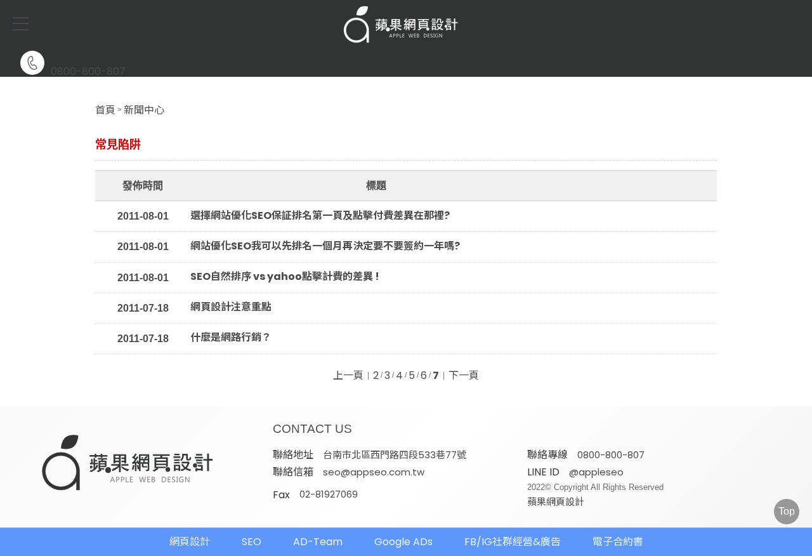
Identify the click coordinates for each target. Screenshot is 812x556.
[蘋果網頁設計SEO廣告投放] (406, 25)
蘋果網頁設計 (555, 501)
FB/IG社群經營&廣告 (512, 541)
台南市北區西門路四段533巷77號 (394, 455)
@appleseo (596, 472)
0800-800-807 (88, 70)
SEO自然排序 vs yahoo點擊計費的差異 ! (284, 277)
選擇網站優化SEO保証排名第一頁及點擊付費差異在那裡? (320, 216)
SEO (251, 541)
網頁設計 (189, 541)
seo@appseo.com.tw (373, 472)
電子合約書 (618, 541)
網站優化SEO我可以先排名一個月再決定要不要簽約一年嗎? (325, 246)
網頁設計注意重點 (231, 307)
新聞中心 (144, 110)
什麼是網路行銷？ (231, 338)
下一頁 (464, 376)
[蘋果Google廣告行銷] (128, 464)
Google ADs (403, 541)
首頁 (105, 110)
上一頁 (348, 376)
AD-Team (318, 541)
